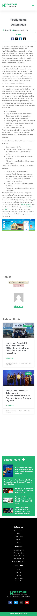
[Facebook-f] (10, 602)
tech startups (18, 286)
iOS (6, 209)
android (29, 207)
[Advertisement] (18, 252)
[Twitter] (16, 602)
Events (18, 575)
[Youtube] (27, 602)
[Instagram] (21, 602)
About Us (18, 572)
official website (26, 204)
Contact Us (18, 581)
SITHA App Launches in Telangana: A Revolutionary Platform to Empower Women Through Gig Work (18, 396)
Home (18, 569)
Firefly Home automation (18, 282)
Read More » (10, 358)
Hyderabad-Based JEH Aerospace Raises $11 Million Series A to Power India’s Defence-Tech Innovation (17, 348)
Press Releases (18, 578)
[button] (33, 5)
